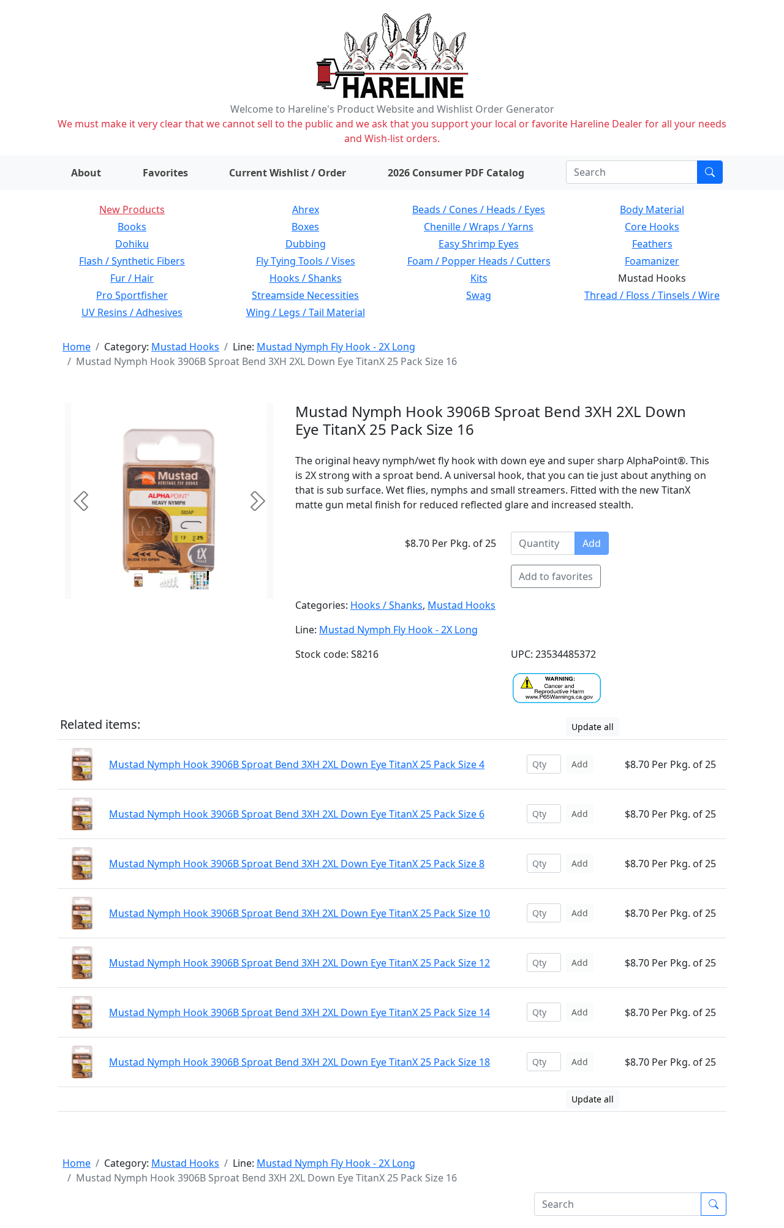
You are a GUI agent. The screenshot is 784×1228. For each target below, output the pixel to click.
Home (76, 346)
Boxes (305, 226)
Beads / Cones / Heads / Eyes (478, 209)
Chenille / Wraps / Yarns (478, 226)
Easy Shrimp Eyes (479, 243)
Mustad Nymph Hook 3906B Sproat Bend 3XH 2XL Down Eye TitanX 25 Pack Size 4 (296, 764)
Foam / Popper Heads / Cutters (479, 261)
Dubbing (305, 243)
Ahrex (305, 209)
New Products (132, 209)
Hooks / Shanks (306, 278)
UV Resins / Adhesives (132, 312)
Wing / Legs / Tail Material (305, 312)
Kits (479, 278)
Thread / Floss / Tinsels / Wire (652, 295)
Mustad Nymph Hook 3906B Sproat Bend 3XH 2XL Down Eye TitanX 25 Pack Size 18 (299, 1062)
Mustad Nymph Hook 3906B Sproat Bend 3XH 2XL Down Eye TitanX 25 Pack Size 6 (296, 814)
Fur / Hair (132, 278)
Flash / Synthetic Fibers (132, 261)
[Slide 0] (138, 580)
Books (132, 226)
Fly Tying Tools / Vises (305, 261)
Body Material (652, 209)
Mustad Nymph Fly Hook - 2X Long (336, 346)
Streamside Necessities (305, 295)
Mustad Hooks (185, 346)
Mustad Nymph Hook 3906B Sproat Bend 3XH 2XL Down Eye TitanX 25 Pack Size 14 (299, 1012)
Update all (592, 727)
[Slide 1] (169, 580)
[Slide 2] (199, 580)
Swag (478, 295)
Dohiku (132, 243)
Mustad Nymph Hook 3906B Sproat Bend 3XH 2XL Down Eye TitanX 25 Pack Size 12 (299, 963)
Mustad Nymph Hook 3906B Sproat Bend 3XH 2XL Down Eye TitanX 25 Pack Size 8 (296, 863)
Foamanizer (652, 261)
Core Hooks (652, 226)
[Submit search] (710, 172)
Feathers (652, 243)
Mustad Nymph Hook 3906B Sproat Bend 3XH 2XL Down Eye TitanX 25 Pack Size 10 (299, 913)
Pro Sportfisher (132, 295)
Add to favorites (556, 576)
